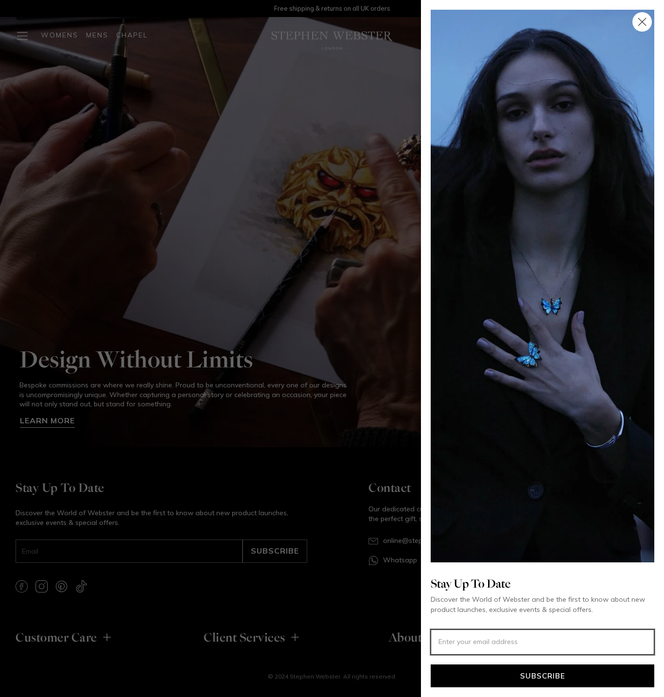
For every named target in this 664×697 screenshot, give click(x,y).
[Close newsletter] (642, 22)
